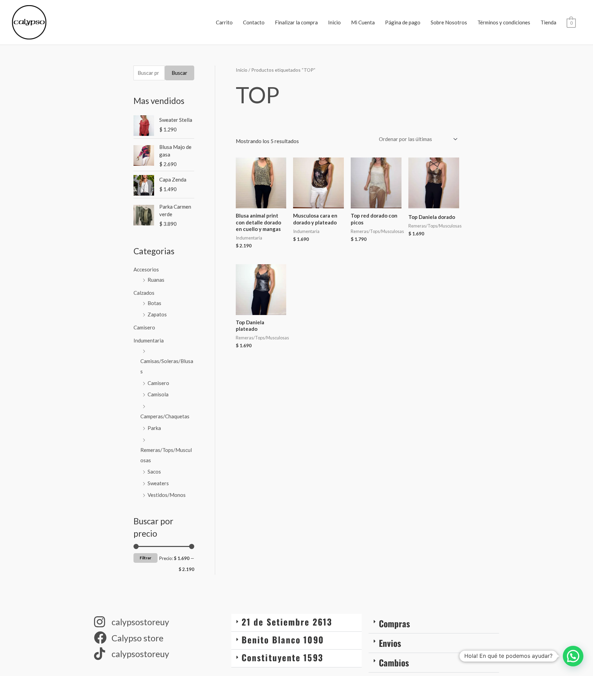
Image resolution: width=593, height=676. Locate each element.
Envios (390, 643)
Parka (154, 428)
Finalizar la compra (296, 22)
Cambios (394, 662)
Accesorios (146, 269)
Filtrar (145, 557)
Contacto (254, 22)
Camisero (144, 327)
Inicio (334, 22)
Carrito (224, 22)
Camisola (158, 394)
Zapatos (157, 314)
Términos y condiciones (503, 22)
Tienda (548, 22)
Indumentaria (148, 340)
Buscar (179, 73)
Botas (154, 303)
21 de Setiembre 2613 (287, 621)
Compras (394, 623)
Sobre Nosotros (449, 22)
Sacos (154, 471)
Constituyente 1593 (282, 657)
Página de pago (402, 22)
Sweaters (158, 483)
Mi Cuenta (363, 22)
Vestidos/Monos (167, 495)
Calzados (143, 293)
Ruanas (156, 280)
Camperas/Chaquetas (164, 416)
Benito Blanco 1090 (283, 639)
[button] (296, 623)
